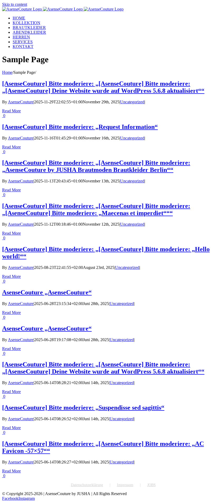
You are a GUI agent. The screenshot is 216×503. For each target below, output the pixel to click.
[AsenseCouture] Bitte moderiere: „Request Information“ (80, 126)
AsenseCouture (20, 102)
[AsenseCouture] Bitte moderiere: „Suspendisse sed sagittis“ (83, 407)
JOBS (151, 485)
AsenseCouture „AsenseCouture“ (47, 292)
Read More (11, 111)
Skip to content (14, 4)
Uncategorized (132, 102)
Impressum (125, 485)
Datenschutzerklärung (87, 485)
